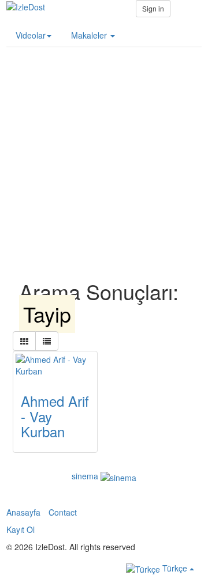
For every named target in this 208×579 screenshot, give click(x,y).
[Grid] (24, 341)
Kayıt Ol (20, 529)
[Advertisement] (104, 151)
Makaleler (90, 35)
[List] (46, 341)
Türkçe (175, 568)
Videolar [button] (31, 35)
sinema (85, 476)
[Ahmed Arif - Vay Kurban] (55, 365)
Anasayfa (23, 512)
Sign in (153, 8)
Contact (63, 512)
